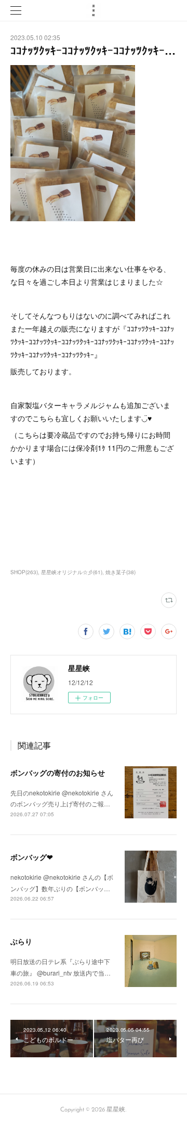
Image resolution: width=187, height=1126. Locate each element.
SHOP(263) (24, 572)
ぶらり (21, 941)
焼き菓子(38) (120, 572)
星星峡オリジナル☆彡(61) (71, 572)
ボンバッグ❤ (31, 857)
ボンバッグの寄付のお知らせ (57, 772)
